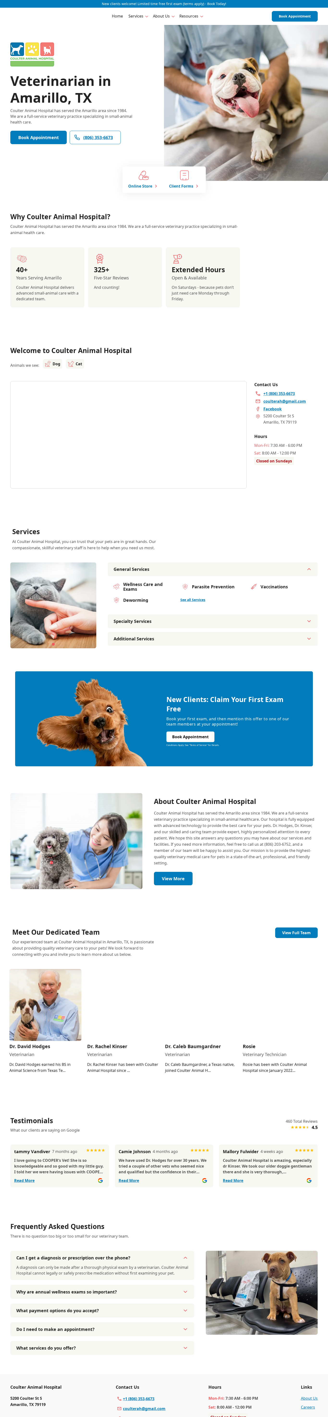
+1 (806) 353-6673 (138, 1398)
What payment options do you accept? (57, 1310)
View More (173, 878)
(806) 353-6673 (98, 137)
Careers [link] (308, 1407)
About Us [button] (161, 16)
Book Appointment (295, 16)
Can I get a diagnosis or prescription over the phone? (73, 1258)
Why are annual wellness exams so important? (66, 1292)
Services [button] (135, 16)
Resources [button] (188, 16)
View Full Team (296, 932)
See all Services (192, 599)
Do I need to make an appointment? (55, 1329)
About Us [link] (309, 1398)
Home (117, 16)
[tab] (53, 644)
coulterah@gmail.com (144, 1408)
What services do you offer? (46, 1348)
